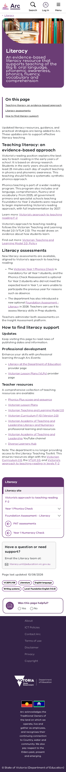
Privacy (30, 654)
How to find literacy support (22, 116)
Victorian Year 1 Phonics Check (34, 269)
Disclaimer (32, 647)
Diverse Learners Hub (22, 444)
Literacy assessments (18, 110)
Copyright (31, 661)
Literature (25, 582)
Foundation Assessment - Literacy (27, 516)
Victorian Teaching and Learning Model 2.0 (36, 410)
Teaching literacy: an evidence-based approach (33, 105)
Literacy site (13, 490)
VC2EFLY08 (9, 582)
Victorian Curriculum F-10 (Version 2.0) (33, 416)
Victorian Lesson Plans (23, 405)
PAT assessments (24, 523)
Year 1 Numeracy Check (28, 533)
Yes (24, 608)
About (29, 621)
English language (43, 582)
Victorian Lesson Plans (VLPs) (27, 373)
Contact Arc (33, 634)
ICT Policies (32, 627)
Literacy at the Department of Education (34, 364)
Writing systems (12, 588)
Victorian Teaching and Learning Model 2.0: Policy (28, 241)
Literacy (9, 15)
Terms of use (33, 641)
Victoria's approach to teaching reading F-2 (32, 216)
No (36, 608)
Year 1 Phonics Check (19, 509)
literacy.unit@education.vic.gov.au (30, 564)
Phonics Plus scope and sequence (30, 399)
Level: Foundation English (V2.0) (40, 588)
